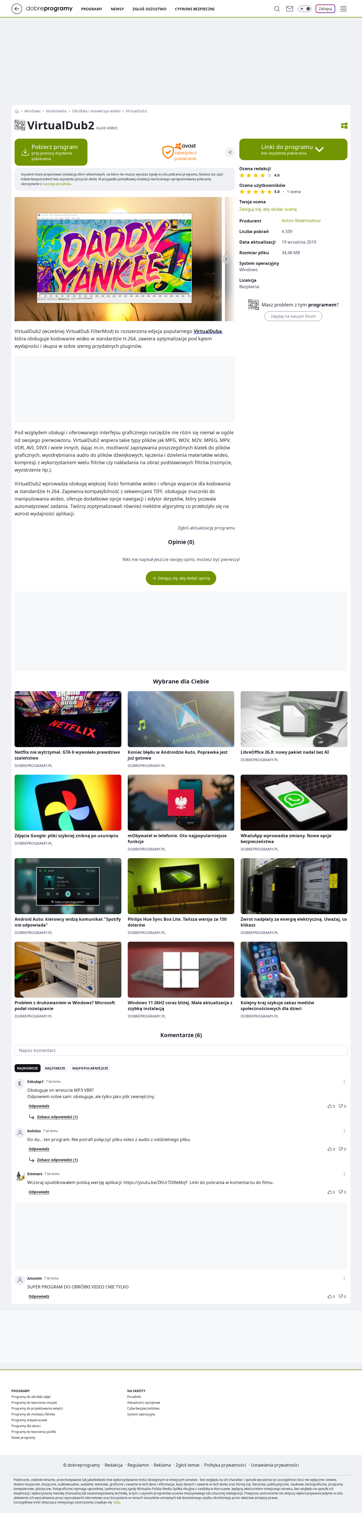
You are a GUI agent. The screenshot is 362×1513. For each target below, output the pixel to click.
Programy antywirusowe (29, 1420)
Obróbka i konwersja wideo (96, 110)
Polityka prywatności (225, 1465)
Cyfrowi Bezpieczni (194, 8)
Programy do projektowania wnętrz (37, 1408)
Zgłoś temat (188, 1465)
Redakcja (114, 1465)
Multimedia (56, 110)
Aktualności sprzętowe (143, 1402)
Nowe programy (23, 1437)
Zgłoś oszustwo (149, 8)
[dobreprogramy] (53, 8)
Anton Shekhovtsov (301, 220)
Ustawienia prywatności (275, 1465)
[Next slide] (226, 259)
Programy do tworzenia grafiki (33, 1431)
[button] (343, 9)
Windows (32, 110)
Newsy (117, 8)
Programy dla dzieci (26, 1426)
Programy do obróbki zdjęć (31, 1396)
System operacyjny (141, 1414)
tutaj (116, 1502)
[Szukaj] (277, 9)
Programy (91, 8)
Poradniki (134, 1396)
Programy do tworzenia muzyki (34, 1402)
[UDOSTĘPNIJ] (230, 152)
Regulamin (138, 1465)
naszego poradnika (56, 184)
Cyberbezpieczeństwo (143, 1408)
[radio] (242, 175)
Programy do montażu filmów (33, 1414)
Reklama (162, 1465)
